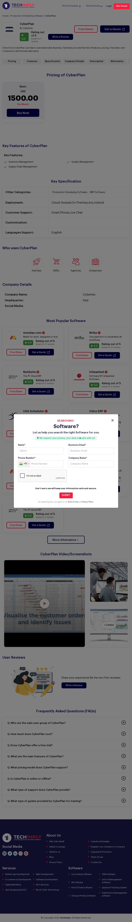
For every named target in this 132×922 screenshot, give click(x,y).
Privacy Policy (87, 502)
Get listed (121, 6)
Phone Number (27, 458)
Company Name (77, 458)
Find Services (93, 6)
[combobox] (24, 464)
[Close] (112, 420)
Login (109, 6)
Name (21, 445)
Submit (66, 495)
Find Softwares (70, 6)
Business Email (77, 445)
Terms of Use (73, 502)
